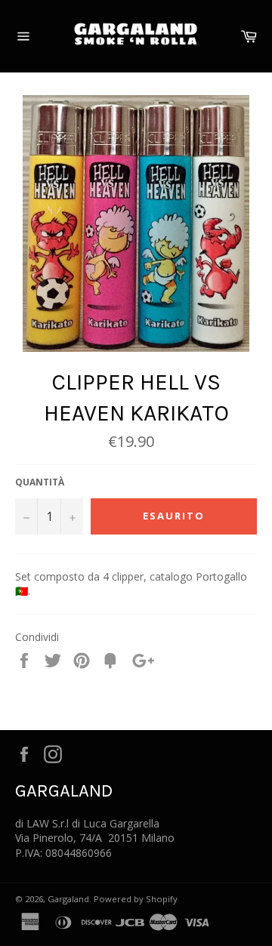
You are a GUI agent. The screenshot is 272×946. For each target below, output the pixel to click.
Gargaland (68, 898)
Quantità (39, 482)
